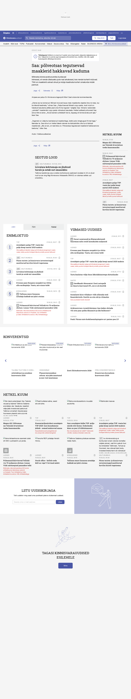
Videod (49, 44)
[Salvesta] (59, 242)
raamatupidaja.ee (101, 33)
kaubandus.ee (62, 33)
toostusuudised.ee (36, 33)
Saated (73, 280)
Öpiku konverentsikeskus (105, 370)
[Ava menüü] (13, 33)
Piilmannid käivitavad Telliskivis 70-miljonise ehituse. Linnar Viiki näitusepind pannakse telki (17, 463)
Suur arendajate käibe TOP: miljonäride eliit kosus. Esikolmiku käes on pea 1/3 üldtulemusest (81, 425)
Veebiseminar (44, 370)
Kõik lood (14, 44)
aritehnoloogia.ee (88, 33)
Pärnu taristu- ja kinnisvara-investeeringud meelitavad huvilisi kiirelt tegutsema (115, 207)
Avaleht (6, 44)
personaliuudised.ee (75, 33)
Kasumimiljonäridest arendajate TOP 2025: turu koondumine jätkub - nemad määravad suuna (48, 425)
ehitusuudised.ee (23, 33)
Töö (67, 44)
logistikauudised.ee (50, 33)
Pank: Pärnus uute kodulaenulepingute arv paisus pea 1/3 (94, 319)
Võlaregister (75, 44)
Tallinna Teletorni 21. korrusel (23, 370)
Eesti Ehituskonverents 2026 (79, 370)
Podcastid (29, 44)
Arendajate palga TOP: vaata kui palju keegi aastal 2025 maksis (112, 185)
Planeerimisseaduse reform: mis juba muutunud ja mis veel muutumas (50, 375)
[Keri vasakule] (5, 360)
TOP (17, 242)
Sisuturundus (59, 44)
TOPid (22, 44)
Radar (83, 44)
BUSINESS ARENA (95, 44)
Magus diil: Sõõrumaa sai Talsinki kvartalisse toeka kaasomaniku (113, 145)
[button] (34, 502)
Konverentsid (40, 44)
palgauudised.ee (113, 33)
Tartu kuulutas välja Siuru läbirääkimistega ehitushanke (94, 275)
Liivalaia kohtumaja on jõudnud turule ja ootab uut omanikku (53, 168)
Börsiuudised (21, 291)
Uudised (19, 280)
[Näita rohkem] (121, 33)
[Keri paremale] (125, 360)
